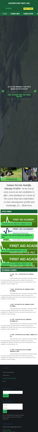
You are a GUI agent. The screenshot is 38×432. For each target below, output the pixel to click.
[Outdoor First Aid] (11, 174)
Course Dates (28, 13)
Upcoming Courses (9, 270)
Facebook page (7, 430)
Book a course (28, 8)
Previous (2, 91)
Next (35, 91)
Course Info (15, 13)
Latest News (6, 211)
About (4, 381)
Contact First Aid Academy (9, 378)
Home (5, 13)
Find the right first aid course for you (19, 96)
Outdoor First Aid (11, 179)
